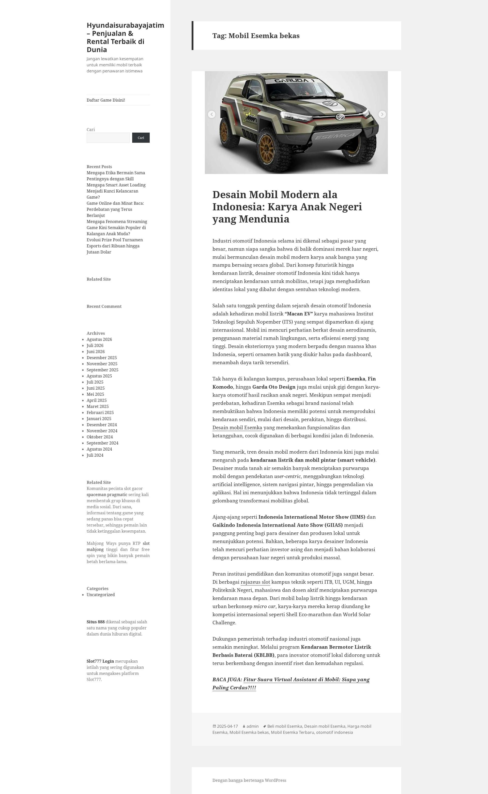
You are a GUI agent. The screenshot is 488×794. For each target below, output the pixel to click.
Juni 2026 (96, 351)
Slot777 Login (100, 661)
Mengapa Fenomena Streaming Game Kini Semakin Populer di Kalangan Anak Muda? (117, 227)
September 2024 (102, 443)
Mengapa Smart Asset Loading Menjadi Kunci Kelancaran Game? (116, 191)
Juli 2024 (95, 455)
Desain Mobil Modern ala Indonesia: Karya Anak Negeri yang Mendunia (287, 206)
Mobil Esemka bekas (249, 732)
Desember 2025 (102, 357)
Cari (91, 129)
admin (253, 726)
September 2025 (102, 370)
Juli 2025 (95, 382)
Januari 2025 (99, 418)
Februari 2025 (100, 412)
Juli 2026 (95, 345)
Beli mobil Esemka (284, 726)
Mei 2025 (95, 394)
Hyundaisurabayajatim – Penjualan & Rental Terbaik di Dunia (125, 37)
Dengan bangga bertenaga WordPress (249, 780)
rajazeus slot (255, 582)
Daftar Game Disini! (106, 100)
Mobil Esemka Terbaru (292, 732)
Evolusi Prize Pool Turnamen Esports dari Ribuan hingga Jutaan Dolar (115, 246)
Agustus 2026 (99, 339)
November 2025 (102, 364)
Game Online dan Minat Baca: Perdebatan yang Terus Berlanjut (115, 209)
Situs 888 (96, 622)
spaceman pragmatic (107, 494)
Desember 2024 (102, 424)
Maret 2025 (98, 406)
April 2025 (97, 400)
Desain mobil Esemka (237, 427)
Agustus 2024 (99, 449)
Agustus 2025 (99, 376)
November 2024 (102, 431)
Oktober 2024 (100, 437)
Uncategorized (101, 594)
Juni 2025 (96, 388)
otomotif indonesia (334, 732)
